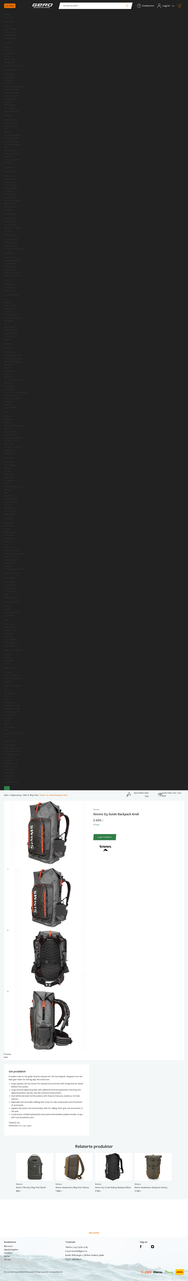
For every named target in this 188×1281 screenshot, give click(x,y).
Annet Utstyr (9, 668)
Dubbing (7, 490)
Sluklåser (7, 606)
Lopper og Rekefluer (12, 438)
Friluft (6, 730)
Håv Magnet (9, 693)
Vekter (7, 699)
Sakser (7, 471)
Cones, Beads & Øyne (13, 486)
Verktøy (7, 468)
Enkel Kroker (9, 582)
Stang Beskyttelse (12, 754)
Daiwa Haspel (9, 176)
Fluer (6, 412)
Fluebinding (8, 458)
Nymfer (7, 429)
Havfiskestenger (11, 120)
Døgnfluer (8, 419)
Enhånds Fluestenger (13, 355)
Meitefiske (8, 17)
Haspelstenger (10, 171)
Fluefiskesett (9, 352)
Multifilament (9, 284)
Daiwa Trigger (10, 218)
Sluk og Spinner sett (12, 318)
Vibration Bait (10, 305)
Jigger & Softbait (11, 333)
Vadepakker (9, 523)
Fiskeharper (9, 157)
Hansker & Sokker (11, 560)
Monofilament (10, 287)
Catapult (7, 83)
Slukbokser (8, 760)
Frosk (6, 324)
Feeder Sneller (10, 35)
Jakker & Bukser (10, 532)
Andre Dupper (10, 646)
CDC (6, 483)
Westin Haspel (10, 182)
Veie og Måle (9, 727)
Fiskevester (9, 535)
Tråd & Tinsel (9, 508)
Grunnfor (8, 47)
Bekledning (8, 518)
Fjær (6, 493)
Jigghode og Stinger (12, 650)
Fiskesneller (9, 253)
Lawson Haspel (10, 179)
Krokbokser (9, 480)
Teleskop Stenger (11, 239)
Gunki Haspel (9, 197)
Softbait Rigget (10, 330)
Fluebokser (8, 383)
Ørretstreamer (10, 432)
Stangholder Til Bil (11, 705)
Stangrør (8, 779)
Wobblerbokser (10, 766)
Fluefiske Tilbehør (11, 408)
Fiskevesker (9, 769)
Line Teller (8, 163)
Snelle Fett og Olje (12, 276)
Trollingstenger (10, 242)
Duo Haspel (9, 191)
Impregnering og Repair (14, 569)
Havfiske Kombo (11, 126)
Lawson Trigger (10, 221)
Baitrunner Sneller (11, 273)
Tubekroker (9, 444)
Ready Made (9, 74)
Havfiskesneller (10, 123)
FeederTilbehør (10, 29)
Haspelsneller (9, 257)
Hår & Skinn (9, 496)
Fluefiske (7, 344)
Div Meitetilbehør (11, 89)
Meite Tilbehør (10, 70)
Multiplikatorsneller (12, 260)
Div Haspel (8, 210)
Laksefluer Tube (10, 441)
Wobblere (8, 312)
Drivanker (8, 724)
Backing (7, 374)
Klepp (6, 696)
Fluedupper (8, 633)
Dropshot (8, 672)
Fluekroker (8, 477)
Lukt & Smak (9, 62)
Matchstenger (10, 99)
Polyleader (8, 401)
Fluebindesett (10, 514)
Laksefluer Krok (10, 450)
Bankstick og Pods (11, 96)
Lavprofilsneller (10, 263)
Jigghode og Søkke (12, 154)
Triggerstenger (10, 214)
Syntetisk (8, 505)
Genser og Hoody (11, 557)
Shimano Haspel (10, 194)
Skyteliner (8, 377)
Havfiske (7, 115)
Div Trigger (8, 231)
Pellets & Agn (9, 59)
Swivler (7, 609)
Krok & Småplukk (11, 573)
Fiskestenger (9, 167)
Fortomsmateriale (11, 395)
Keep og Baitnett (11, 111)
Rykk (6, 147)
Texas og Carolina (11, 675)
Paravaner (8, 718)
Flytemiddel (9, 389)
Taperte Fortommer (12, 398)
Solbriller (7, 566)
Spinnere (7, 302)
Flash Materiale (10, 502)
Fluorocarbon (9, 291)
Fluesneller (8, 365)
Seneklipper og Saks (12, 712)
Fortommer (9, 660)
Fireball (7, 132)
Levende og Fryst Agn (13, 65)
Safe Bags (8, 757)
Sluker (6, 299)
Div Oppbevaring (11, 782)
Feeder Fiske (9, 22)
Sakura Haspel (10, 207)
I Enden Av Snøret (11, 295)
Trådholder (8, 474)
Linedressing (9, 386)
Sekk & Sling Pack (11, 748)
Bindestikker (9, 462)
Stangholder (9, 702)
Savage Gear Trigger (12, 228)
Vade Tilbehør (10, 563)
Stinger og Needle (11, 93)
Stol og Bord (9, 108)
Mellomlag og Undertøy (14, 554)
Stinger (7, 657)
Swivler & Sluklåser (12, 602)
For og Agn (9, 43)
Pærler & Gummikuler (13, 678)
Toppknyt (8, 102)
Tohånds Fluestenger (13, 358)
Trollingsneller (10, 266)
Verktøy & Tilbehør (12, 686)
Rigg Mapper (9, 776)
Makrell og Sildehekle (12, 144)
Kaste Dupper (9, 627)
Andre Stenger (10, 235)
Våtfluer (7, 416)
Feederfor (8, 50)
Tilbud (6, 14)
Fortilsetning (9, 53)
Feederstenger (10, 32)
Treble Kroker (9, 588)
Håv (5, 690)
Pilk (5, 129)
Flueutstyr (8, 348)
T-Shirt (7, 547)
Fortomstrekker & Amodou (15, 392)
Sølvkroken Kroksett (12, 135)
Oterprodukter (10, 715)
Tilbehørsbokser (11, 763)
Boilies (6, 56)
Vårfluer (7, 422)
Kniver (6, 721)
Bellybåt (7, 405)
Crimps (7, 663)
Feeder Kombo (10, 38)
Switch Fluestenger (12, 361)
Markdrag (8, 339)
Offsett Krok (9, 591)
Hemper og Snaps (11, 612)
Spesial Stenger (10, 245)
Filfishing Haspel (10, 185)
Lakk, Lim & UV (10, 511)
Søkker (7, 594)
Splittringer (9, 615)
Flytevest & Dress (11, 551)
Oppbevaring (9, 741)
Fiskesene (8, 280)
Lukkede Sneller (10, 270)
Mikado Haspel (10, 203)
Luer (6, 544)
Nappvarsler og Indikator (14, 86)
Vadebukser (9, 526)
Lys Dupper (8, 636)
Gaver (6, 736)
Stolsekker (8, 773)
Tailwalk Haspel (10, 188)
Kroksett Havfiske (11, 138)
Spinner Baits (9, 327)
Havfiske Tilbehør (11, 160)
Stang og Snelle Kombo (14, 249)
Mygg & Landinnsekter (13, 426)
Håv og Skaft (9, 105)
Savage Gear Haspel (12, 200)
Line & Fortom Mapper (13, 380)
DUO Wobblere (10, 315)
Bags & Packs (9, 745)
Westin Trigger (10, 224)
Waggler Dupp (10, 630)
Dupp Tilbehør (10, 639)
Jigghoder (8, 654)
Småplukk (8, 681)
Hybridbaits (9, 321)
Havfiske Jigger (10, 150)
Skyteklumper (10, 371)
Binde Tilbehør (10, 465)
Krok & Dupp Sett (11, 642)
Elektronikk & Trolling (13, 733)
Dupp (6, 620)
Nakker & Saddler (11, 499)
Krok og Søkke (10, 578)
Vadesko (7, 529)
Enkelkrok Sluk (10, 585)
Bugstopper (9, 538)
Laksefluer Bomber (12, 447)
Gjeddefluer (9, 453)
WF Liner (7, 368)
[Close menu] (7, 788)
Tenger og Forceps (12, 709)
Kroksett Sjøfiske (11, 141)
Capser (7, 541)
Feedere (7, 26)
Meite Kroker (9, 77)
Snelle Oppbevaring (12, 751)
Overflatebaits (10, 308)
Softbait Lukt (9, 336)
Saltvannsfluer (10, 435)
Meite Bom (8, 80)
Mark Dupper (9, 624)
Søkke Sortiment (11, 597)
